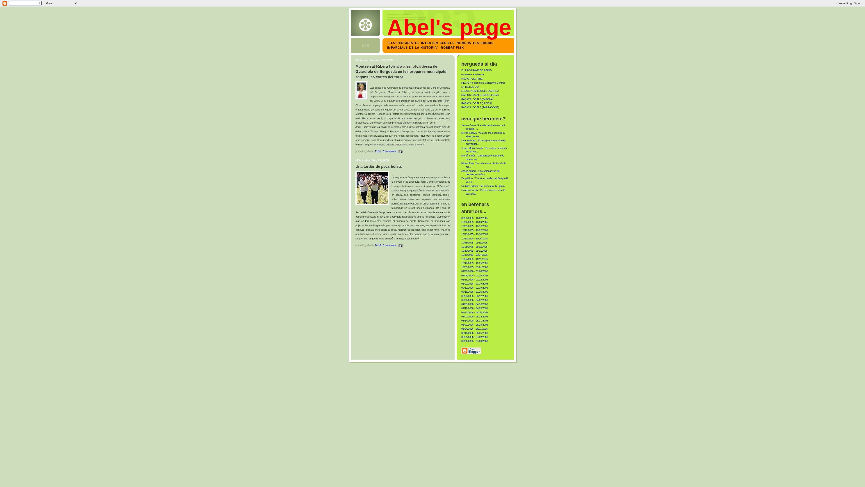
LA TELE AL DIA (470, 86)
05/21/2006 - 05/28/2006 (474, 324)
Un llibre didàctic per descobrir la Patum (483, 186)
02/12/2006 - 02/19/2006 (474, 287)
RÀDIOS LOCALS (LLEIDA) (476, 103)
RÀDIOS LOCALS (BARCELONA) (480, 95)
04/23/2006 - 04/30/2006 (474, 312)
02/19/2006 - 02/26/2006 (474, 291)
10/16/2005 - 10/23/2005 (474, 230)
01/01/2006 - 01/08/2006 (474, 271)
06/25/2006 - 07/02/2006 (474, 337)
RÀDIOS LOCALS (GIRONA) (477, 99)
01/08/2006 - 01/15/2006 (474, 275)
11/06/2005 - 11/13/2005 (474, 242)
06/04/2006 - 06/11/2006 (474, 328)
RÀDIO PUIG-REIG (472, 78)
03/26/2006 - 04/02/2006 (474, 300)
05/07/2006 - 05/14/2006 (474, 316)
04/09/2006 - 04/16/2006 (474, 304)
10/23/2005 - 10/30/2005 (474, 234)
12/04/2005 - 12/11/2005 (474, 259)
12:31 (378, 151)
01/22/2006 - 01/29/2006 (474, 283)
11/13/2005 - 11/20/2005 (474, 246)
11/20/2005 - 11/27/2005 (474, 250)
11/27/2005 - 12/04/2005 (474, 254)
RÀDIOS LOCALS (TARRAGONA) (480, 107)
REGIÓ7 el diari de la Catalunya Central (483, 82)
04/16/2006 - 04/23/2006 (474, 308)
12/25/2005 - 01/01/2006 (474, 267)
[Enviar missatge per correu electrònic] (400, 151)
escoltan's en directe (472, 74)
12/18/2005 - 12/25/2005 (474, 263)
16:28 (378, 245)
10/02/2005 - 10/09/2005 (474, 222)
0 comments (389, 151)
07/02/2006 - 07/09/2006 (474, 341)
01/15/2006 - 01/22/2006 (474, 279)
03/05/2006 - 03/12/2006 (474, 296)
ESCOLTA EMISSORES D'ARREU (480, 91)
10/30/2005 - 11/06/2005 (474, 238)
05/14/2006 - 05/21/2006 (474, 320)
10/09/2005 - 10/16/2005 (474, 226)
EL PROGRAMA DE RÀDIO (476, 70)
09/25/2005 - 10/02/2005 (474, 218)
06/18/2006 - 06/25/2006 (474, 333)
